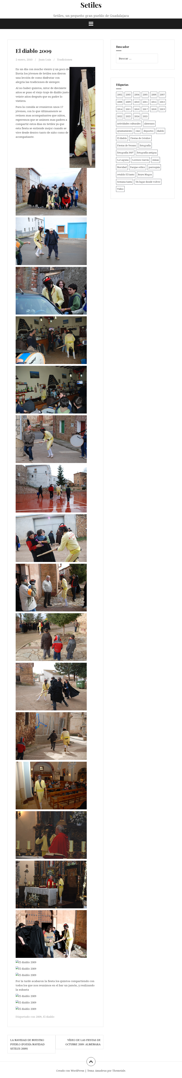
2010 (136, 101)
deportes (148, 130)
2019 (162, 109)
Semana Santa (124, 181)
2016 (136, 109)
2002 (119, 94)
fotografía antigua (147, 152)
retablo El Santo (125, 174)
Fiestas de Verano (126, 145)
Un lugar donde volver (148, 181)
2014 (119, 109)
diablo (160, 130)
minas (155, 159)
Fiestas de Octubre (140, 138)
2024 (136, 116)
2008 (119, 101)
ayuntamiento (124, 130)
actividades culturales (129, 123)
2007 (162, 94)
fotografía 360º (125, 152)
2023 (128, 116)
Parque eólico (137, 167)
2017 (145, 109)
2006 (153, 94)
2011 (145, 101)
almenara (149, 123)
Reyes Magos (145, 174)
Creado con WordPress (70, 1070)
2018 (153, 109)
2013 (162, 101)
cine (138, 130)
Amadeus (101, 1070)
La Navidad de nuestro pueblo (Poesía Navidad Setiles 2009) (27, 1044)
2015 (128, 109)
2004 (136, 94)
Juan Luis (45, 59)
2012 (153, 101)
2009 (39, 1016)
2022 (119, 116)
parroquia (154, 167)
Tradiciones (64, 59)
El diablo (48, 1016)
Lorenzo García (140, 159)
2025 (145, 116)
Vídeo (120, 188)
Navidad (122, 167)
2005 (145, 94)
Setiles (91, 4)
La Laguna (123, 159)
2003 (128, 94)
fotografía (145, 145)
